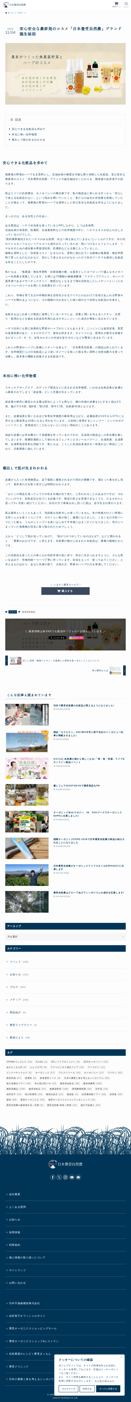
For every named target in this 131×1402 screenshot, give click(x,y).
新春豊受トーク (50, 1078)
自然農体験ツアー (94, 1094)
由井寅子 (14, 1094)
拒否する (87, 1388)
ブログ (12, 612)
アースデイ (96, 1067)
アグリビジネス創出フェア (67, 1067)
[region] (89, 1375)
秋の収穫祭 (33, 1094)
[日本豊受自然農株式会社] (14, 5)
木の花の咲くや (45, 1083)
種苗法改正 (54, 1094)
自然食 (116, 1094)
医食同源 (14, 1078)
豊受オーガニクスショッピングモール (33, 1328)
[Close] (121, 1357)
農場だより (20, 1037)
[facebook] (52, 1177)
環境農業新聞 (82, 1089)
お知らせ (19, 974)
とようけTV (38, 1067)
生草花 (101, 1089)
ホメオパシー (94, 1072)
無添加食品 (37, 1089)
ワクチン (115, 1072)
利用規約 (14, 1245)
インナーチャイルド (19, 1072)
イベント (19, 961)
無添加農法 (16, 1089)
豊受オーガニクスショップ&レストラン (34, 1341)
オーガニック (45, 1072)
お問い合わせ (17, 1283)
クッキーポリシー (105, 1381)
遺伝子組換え (90, 1105)
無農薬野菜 (59, 1089)
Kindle (41, 1062)
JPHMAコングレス (19, 1062)
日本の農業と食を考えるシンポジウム (86, 1078)
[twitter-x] (59, 1177)
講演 (12, 1100)
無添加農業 (92, 1083)
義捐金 (72, 1094)
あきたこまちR (17, 1067)
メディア (19, 999)
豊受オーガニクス (32, 1100)
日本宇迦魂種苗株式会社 (24, 1303)
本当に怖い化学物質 (24, 134)
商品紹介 (18, 1012)
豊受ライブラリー (23, 1025)
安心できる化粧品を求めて (29, 129)
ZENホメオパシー (96, 1062)
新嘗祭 (30, 1078)
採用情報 (14, 1232)
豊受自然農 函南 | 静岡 (62, 1105)
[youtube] (71, 1177)
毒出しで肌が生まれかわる (29, 139)
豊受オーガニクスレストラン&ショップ (71, 1100)
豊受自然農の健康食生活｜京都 (25, 1105)
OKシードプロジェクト (65, 1062)
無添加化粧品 (28, 612)
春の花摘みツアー (19, 1083)
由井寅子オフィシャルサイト (27, 1315)
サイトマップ (17, 1270)
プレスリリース (70, 1072)
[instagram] (65, 1177)
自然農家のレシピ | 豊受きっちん (30, 1353)
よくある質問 (17, 1207)
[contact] (78, 1177)
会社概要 (14, 1194)
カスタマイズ (68, 1388)
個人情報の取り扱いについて (27, 1257)
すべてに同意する (108, 1388)
